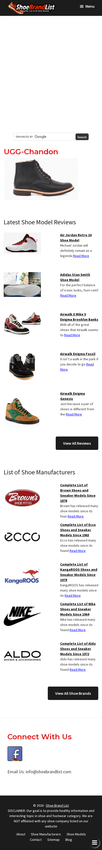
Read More (81, 256)
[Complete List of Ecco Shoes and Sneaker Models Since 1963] (22, 525)
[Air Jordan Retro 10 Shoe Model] (22, 235)
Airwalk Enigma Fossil (77, 354)
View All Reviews (77, 443)
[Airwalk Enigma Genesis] (22, 393)
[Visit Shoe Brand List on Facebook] (14, 750)
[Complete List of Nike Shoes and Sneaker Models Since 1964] (22, 604)
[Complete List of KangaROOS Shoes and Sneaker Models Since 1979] (22, 564)
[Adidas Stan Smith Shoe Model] (22, 275)
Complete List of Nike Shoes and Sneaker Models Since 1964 (78, 609)
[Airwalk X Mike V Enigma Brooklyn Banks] (22, 314)
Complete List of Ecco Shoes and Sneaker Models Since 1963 (78, 529)
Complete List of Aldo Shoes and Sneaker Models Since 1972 (78, 648)
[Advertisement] (51, 74)
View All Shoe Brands (73, 693)
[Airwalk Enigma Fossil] (22, 354)
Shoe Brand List (57, 805)
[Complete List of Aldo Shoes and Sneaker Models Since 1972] (22, 644)
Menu (90, 6)
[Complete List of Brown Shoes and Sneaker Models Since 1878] (22, 485)
